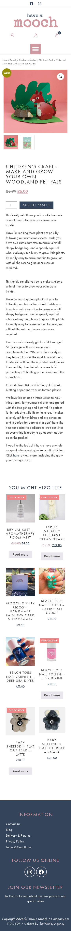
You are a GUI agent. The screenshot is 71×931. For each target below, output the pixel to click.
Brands (13, 60)
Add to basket (36, 205)
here (16, 455)
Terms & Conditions (18, 847)
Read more (20, 554)
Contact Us (13, 824)
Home (4, 60)
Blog (9, 829)
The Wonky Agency (51, 923)
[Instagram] (39, 3)
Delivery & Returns (18, 835)
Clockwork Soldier (27, 60)
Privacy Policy (15, 841)
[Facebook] (31, 3)
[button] (12, 35)
